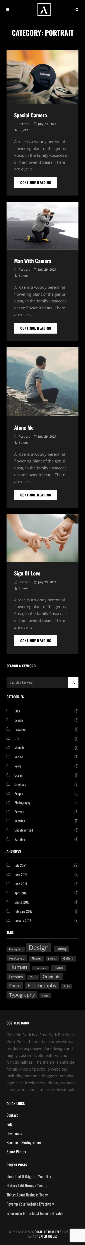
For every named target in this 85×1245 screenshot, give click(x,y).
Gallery (68, 958)
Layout (58, 968)
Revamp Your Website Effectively (30, 1204)
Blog (17, 711)
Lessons (16, 976)
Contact (12, 1115)
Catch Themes (48, 1236)
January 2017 (22, 920)
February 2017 (23, 911)
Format (52, 958)
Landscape (41, 968)
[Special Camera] (42, 77)
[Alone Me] (42, 381)
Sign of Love (27, 573)
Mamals (19, 747)
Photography (22, 802)
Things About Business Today (27, 1195)
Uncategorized (23, 830)
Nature (18, 756)
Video (45, 995)
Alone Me (24, 427)
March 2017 (21, 902)
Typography (22, 995)
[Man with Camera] (42, 226)
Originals (20, 784)
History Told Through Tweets (27, 1185)
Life (16, 738)
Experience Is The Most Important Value (35, 1213)
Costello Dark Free (48, 1231)
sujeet (23, 130)
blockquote (15, 949)
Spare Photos (16, 1151)
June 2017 (20, 883)
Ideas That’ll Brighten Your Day (29, 1176)
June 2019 (20, 874)
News (17, 766)
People (18, 793)
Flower (36, 958)
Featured (20, 729)
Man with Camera (32, 261)
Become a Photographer (24, 1142)
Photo (14, 986)
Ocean (18, 775)
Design (18, 720)
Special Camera (30, 115)
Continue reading (38, 184)
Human (18, 966)
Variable (19, 839)
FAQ (9, 1124)
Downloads (14, 1133)
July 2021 (20, 865)
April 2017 (20, 893)
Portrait (24, 124)
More (33, 977)
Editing (61, 949)
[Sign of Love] (42, 538)
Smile (67, 986)
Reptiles (19, 820)
